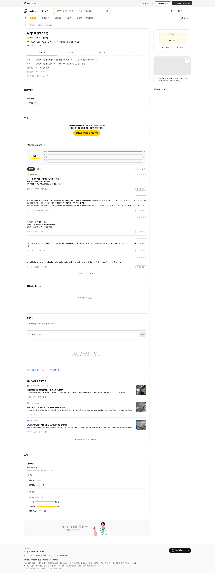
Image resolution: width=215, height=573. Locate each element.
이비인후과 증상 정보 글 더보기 (85, 440)
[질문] (86, 326)
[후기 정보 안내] (44, 145)
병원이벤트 (45, 18)
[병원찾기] (38, 18)
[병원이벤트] (51, 18)
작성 (142, 335)
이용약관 (26, 560)
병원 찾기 (32, 25)
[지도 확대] (187, 60)
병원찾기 (33, 18)
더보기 (60, 184)
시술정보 (68, 18)
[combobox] (186, 18)
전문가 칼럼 (89, 18)
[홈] (25, 25)
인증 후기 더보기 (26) (85, 273)
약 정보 (79, 18)
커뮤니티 (58, 18)
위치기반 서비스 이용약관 (50, 560)
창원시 (40, 25)
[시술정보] (73, 18)
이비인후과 (48, 25)
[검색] (107, 11)
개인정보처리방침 (36, 560)
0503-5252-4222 (43, 72)
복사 (186, 79)
